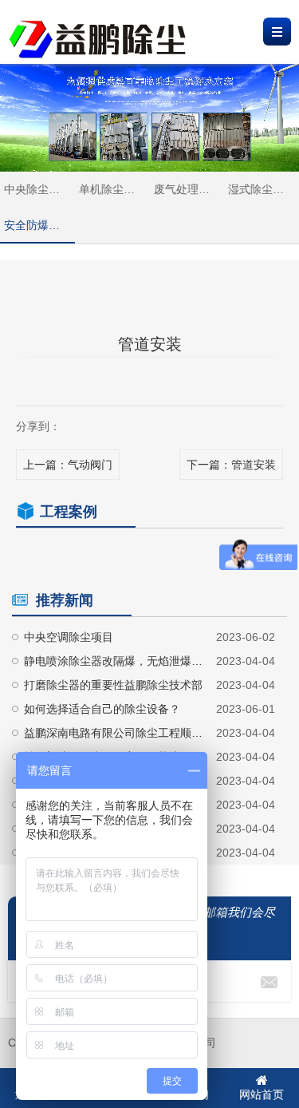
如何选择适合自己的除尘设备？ (102, 708)
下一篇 (231, 464)
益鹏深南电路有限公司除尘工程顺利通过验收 (113, 732)
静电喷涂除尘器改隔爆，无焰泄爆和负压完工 (113, 661)
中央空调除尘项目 (68, 637)
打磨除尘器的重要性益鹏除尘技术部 (113, 685)
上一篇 (67, 464)
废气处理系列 (187, 189)
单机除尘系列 (112, 189)
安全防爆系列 (37, 225)
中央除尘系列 (37, 189)
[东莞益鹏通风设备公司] (98, 28)
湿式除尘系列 (261, 189)
